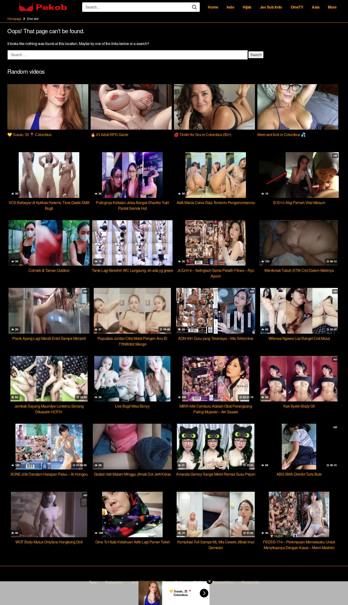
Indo (230, 7)
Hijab (247, 7)
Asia (315, 7)
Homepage (14, 18)
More (332, 7)
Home (213, 7)
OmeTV (297, 7)
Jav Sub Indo (271, 7)
